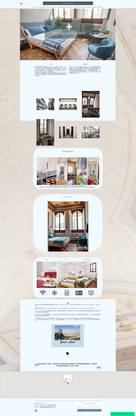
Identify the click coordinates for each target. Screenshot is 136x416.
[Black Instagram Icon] (35, 410)
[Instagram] (67, 353)
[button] (68, 226)
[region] (67, 336)
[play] (86, 249)
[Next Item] (97, 171)
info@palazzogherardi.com (47, 407)
